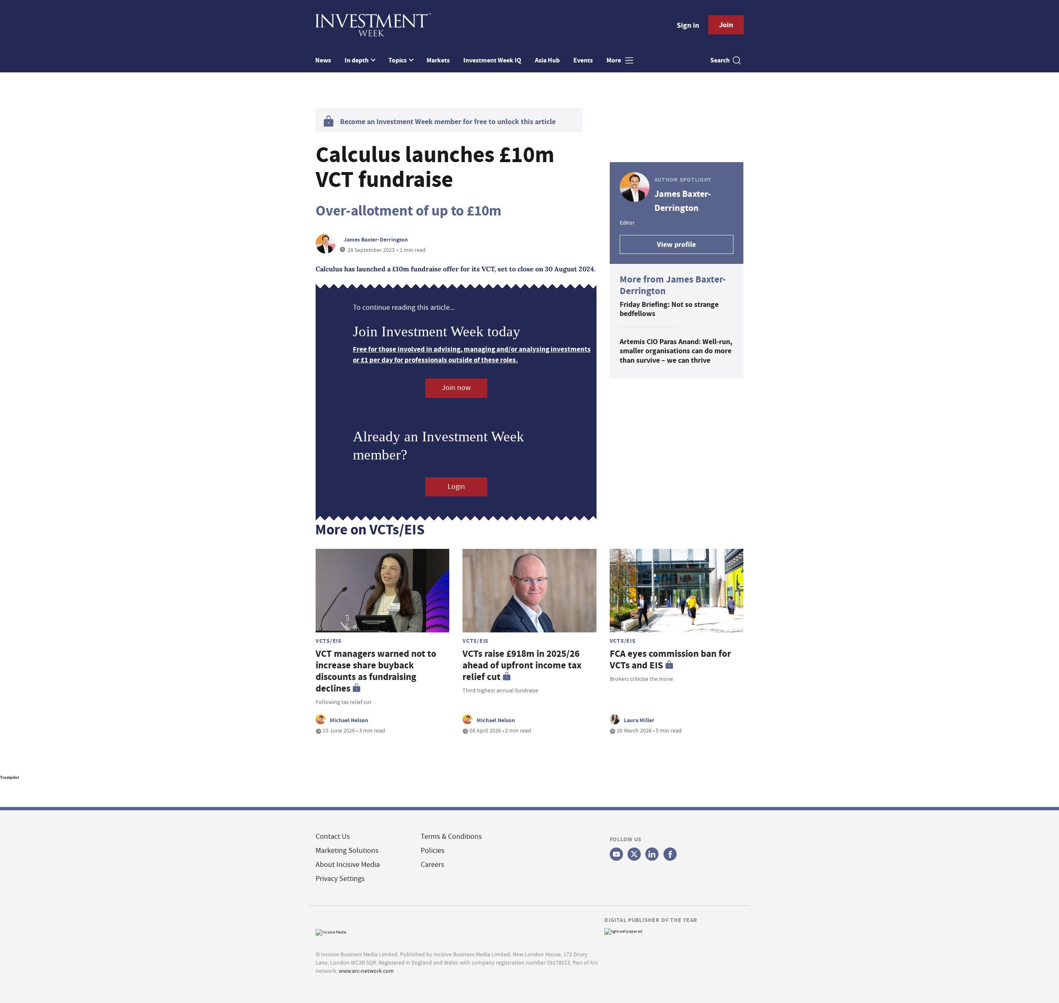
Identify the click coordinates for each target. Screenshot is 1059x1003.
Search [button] (720, 60)
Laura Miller (639, 720)
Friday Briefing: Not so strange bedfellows (669, 309)
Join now (456, 388)
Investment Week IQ (492, 60)
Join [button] (726, 25)
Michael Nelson (349, 720)
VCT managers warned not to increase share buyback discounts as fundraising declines (376, 671)
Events (583, 60)
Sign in (688, 25)
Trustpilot (9, 777)
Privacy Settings (340, 878)
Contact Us (333, 836)
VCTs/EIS (329, 641)
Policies (433, 850)
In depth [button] (357, 60)
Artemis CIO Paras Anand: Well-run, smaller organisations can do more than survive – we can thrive (676, 351)
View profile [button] (676, 244)
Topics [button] (398, 60)
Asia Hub (547, 60)
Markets (438, 60)
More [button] (614, 60)
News (323, 60)
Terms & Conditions (451, 836)
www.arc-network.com (366, 970)
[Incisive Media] (331, 931)
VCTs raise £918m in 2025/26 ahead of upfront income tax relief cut (522, 665)
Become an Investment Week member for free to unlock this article (448, 121)
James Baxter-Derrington (376, 239)
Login (456, 486)
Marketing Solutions (347, 850)
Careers (432, 864)
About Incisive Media (348, 864)
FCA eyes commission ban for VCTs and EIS (670, 659)
